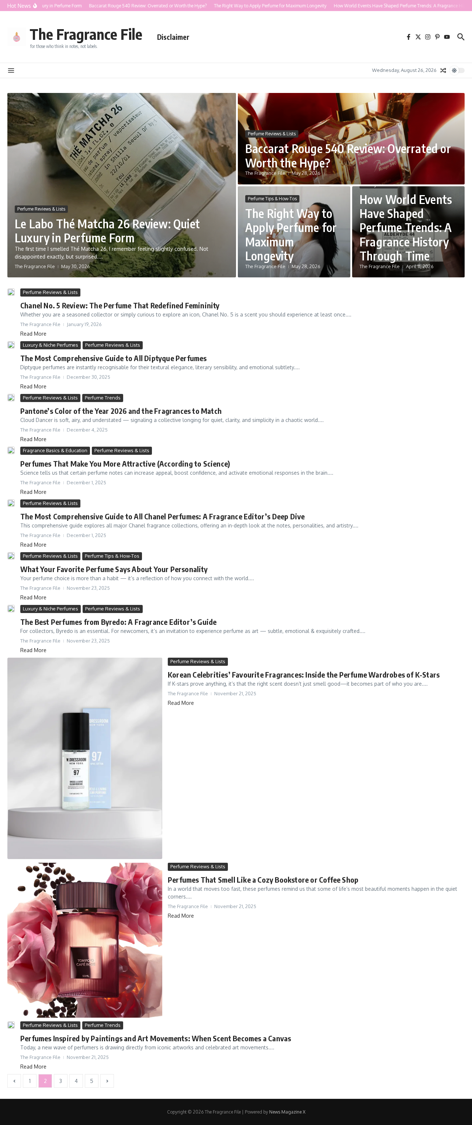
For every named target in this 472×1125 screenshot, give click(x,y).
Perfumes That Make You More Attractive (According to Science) (125, 463)
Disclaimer (173, 36)
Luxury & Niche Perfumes (50, 345)
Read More (33, 333)
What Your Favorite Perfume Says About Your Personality (114, 569)
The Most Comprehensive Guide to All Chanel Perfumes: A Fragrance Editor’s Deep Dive (162, 516)
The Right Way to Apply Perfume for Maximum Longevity (291, 234)
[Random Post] (443, 70)
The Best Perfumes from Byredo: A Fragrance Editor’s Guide (118, 621)
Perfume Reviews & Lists (41, 209)
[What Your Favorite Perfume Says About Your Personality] (11, 556)
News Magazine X (287, 1112)
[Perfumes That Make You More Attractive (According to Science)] (11, 450)
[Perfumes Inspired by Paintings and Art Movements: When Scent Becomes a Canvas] (11, 1025)
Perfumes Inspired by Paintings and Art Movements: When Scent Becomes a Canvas (155, 1038)
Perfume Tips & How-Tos (272, 198)
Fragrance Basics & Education (55, 450)
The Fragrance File (86, 34)
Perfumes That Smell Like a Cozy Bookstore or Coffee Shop (263, 879)
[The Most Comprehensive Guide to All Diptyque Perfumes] (11, 345)
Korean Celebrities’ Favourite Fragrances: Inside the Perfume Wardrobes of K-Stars (304, 674)
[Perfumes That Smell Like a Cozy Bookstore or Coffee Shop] (84, 940)
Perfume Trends (103, 398)
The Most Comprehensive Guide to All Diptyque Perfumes (113, 358)
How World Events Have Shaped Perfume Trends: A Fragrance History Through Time (406, 227)
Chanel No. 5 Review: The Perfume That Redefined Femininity (120, 305)
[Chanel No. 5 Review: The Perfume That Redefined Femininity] (11, 292)
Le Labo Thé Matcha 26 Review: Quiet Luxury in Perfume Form (107, 230)
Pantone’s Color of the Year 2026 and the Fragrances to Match (121, 410)
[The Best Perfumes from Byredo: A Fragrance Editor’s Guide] (11, 608)
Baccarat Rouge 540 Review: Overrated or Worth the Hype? (348, 155)
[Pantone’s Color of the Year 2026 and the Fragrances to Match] (11, 397)
